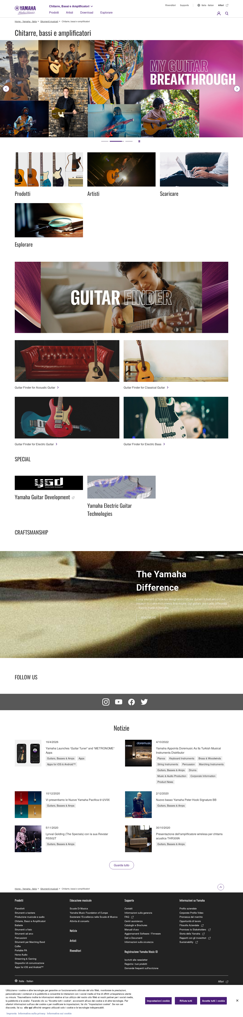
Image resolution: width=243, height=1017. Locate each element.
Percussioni (21, 937)
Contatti (129, 908)
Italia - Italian (208, 5)
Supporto (184, 5)
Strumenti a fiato (23, 929)
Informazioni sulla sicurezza (139, 942)
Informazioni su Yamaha (192, 900)
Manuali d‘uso (132, 929)
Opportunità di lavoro (190, 921)
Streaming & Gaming (25, 958)
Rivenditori (170, 5)
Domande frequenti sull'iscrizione (141, 968)
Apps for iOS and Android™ (29, 967)
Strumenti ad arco (24, 933)
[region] (121, 1001)
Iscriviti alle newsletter (136, 959)
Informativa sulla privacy (31, 1013)
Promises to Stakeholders (192, 929)
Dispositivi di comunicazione (29, 963)
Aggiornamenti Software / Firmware (143, 933)
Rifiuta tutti (186, 1000)
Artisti (69, 12)
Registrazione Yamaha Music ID (141, 951)
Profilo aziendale (188, 908)
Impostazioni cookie (158, 1000)
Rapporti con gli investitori (192, 937)
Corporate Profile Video (191, 912)
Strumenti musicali (49, 21)
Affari (221, 5)
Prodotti (54, 12)
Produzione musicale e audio (29, 916)
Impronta (12, 1013)
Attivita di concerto (79, 921)
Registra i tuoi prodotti (136, 964)
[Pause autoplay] (139, 141)
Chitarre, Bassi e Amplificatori (69, 6)
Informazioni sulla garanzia (138, 912)
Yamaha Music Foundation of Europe (89, 912)
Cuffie (18, 946)
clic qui (28, 1007)
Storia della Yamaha (189, 933)
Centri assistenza (133, 921)
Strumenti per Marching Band (30, 942)
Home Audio (21, 954)
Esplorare (106, 12)
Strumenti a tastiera (25, 912)
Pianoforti (20, 908)
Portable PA (21, 950)
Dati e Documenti (133, 937)
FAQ (127, 916)
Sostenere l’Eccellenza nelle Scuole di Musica (93, 916)
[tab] (104, 141)
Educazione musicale (81, 900)
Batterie (19, 925)
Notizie (73, 930)
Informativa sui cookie (59, 1013)
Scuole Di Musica (79, 908)
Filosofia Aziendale (189, 925)
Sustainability (186, 942)
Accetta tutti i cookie (213, 1000)
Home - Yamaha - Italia (26, 21)
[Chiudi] (237, 1001)
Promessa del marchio (191, 916)
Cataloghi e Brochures (136, 925)
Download (86, 12)
